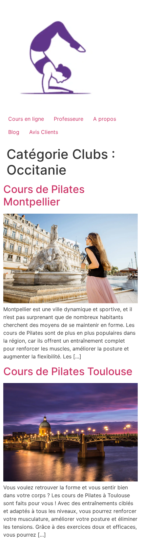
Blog (13, 132)
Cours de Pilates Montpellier (44, 195)
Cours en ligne (26, 119)
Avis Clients (43, 132)
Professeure (68, 119)
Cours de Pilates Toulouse (67, 371)
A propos (104, 119)
